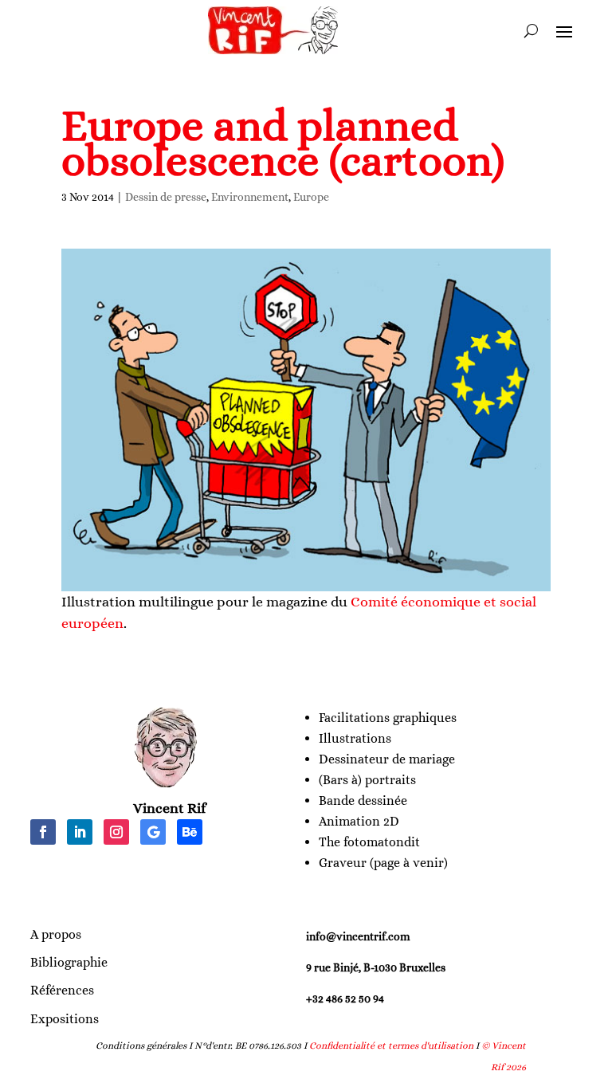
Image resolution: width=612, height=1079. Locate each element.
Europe (311, 196)
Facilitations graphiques (388, 717)
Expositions (64, 1018)
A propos (55, 934)
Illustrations (355, 738)
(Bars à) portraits (367, 779)
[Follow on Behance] (189, 832)
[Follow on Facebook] (43, 832)
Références (62, 990)
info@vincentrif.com (358, 936)
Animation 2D (359, 821)
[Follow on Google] (153, 832)
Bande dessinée (363, 800)
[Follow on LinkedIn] (79, 832)
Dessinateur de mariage (387, 759)
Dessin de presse (165, 196)
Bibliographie (69, 962)
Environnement (249, 196)
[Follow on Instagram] (116, 832)
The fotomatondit (369, 841)
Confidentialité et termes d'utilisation (391, 1045)
